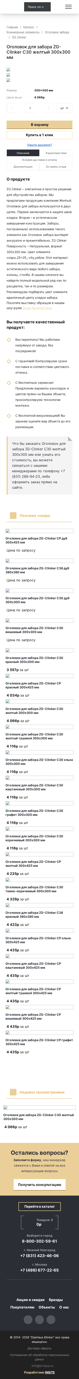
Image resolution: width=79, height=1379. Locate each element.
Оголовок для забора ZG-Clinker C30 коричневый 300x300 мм (34, 838)
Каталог (28, 27)
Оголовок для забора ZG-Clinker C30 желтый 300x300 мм (34, 711)
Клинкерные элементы (23, 32)
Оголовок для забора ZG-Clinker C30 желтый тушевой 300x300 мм (34, 736)
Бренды (56, 1300)
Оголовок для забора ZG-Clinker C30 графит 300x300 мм (34, 812)
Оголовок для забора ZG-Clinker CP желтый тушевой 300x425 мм (33, 991)
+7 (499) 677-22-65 (39, 1270)
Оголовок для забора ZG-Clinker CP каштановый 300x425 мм (33, 965)
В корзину (39, 124)
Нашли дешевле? (39, 145)
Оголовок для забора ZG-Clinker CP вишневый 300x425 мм (33, 1016)
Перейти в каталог (39, 1206)
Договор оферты (39, 1348)
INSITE (50, 1372)
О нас (64, 1307)
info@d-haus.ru (43, 1366)
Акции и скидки (30, 1300)
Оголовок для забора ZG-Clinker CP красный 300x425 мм (33, 685)
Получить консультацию (39, 1184)
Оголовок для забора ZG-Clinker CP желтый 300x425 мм (33, 863)
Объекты (47, 1307)
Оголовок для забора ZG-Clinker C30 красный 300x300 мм (34, 660)
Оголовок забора (57, 32)
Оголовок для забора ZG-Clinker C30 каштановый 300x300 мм (34, 787)
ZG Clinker (19, 37)
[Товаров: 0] (58, 7)
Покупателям (22, 1307)
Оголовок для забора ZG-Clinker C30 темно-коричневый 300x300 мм (34, 889)
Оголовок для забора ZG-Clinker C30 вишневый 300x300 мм (34, 630)
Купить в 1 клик (39, 135)
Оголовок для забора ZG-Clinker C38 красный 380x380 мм (34, 914)
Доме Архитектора (37, 308)
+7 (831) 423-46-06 (39, 1255)
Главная (12, 27)
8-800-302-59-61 (39, 1241)
